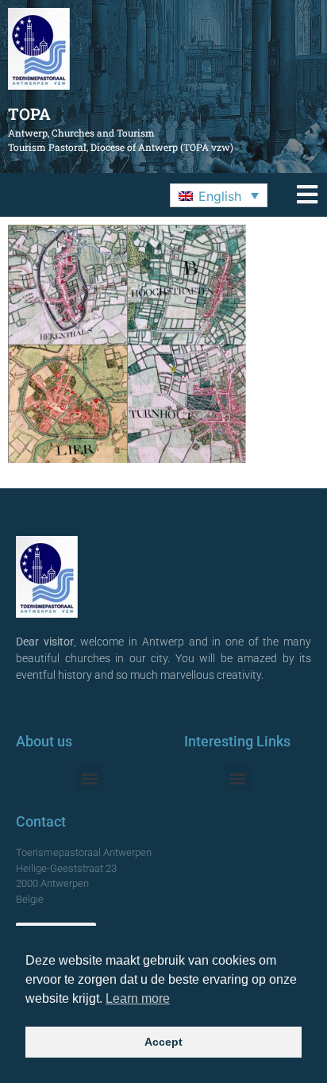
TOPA (29, 113)
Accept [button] (163, 1041)
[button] (218, 195)
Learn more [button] (138, 998)
